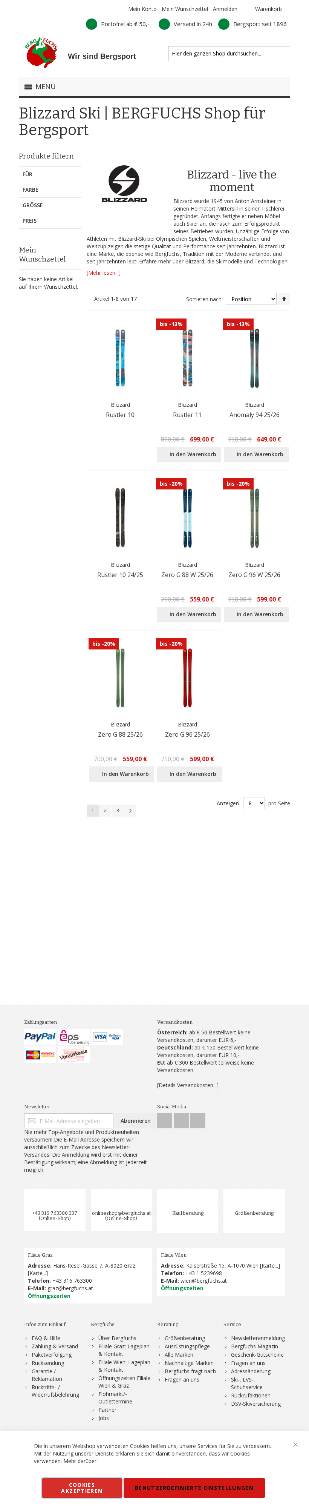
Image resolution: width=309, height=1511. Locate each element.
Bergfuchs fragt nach (190, 1371)
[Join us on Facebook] (165, 1118)
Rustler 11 (187, 415)
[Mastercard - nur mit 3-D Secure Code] (40, 1054)
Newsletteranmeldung (258, 1338)
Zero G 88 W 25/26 (187, 575)
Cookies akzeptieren (81, 1487)
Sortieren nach (204, 299)
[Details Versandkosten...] (188, 1085)
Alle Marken (179, 1354)
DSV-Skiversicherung (256, 1403)
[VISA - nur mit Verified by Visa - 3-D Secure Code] (107, 1037)
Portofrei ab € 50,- (125, 24)
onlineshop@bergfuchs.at (121, 1213)
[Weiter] (130, 811)
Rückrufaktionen (251, 1395)
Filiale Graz (40, 1255)
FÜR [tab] (27, 174)
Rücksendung (48, 1362)
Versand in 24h (193, 24)
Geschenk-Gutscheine (257, 1354)
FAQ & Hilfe (46, 1338)
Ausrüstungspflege (187, 1346)
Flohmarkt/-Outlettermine (115, 1397)
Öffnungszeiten (49, 1295)
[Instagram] (182, 1118)
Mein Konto (142, 8)
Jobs (103, 1418)
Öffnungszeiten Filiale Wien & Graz (124, 1381)
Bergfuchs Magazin (254, 1346)
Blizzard (120, 404)
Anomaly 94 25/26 (254, 415)
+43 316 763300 (72, 1280)
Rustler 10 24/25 (120, 575)
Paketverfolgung (52, 1354)
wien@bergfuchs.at (204, 1280)
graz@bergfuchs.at (70, 1288)
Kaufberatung (187, 1213)
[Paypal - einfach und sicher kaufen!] (40, 1037)
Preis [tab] (30, 220)
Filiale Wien (174, 1255)
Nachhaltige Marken (189, 1362)
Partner (107, 1409)
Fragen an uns (182, 1379)
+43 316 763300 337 (54, 1213)
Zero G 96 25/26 (187, 734)
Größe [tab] (33, 205)
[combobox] (229, 53)
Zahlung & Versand (55, 1346)
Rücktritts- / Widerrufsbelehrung (55, 1390)
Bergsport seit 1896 (260, 24)
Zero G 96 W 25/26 (254, 575)
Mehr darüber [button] (79, 1461)
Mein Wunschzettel (185, 8)
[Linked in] (197, 1118)
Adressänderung (251, 1371)
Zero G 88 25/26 (120, 734)
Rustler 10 (120, 415)
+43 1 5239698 (203, 1273)
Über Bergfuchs (117, 1338)
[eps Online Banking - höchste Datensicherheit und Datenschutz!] (74, 1037)
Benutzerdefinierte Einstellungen (194, 1487)
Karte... (37, 1273)
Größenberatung (254, 1213)
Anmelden (225, 8)
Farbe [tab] (30, 189)
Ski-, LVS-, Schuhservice (247, 1383)
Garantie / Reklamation (47, 1375)
